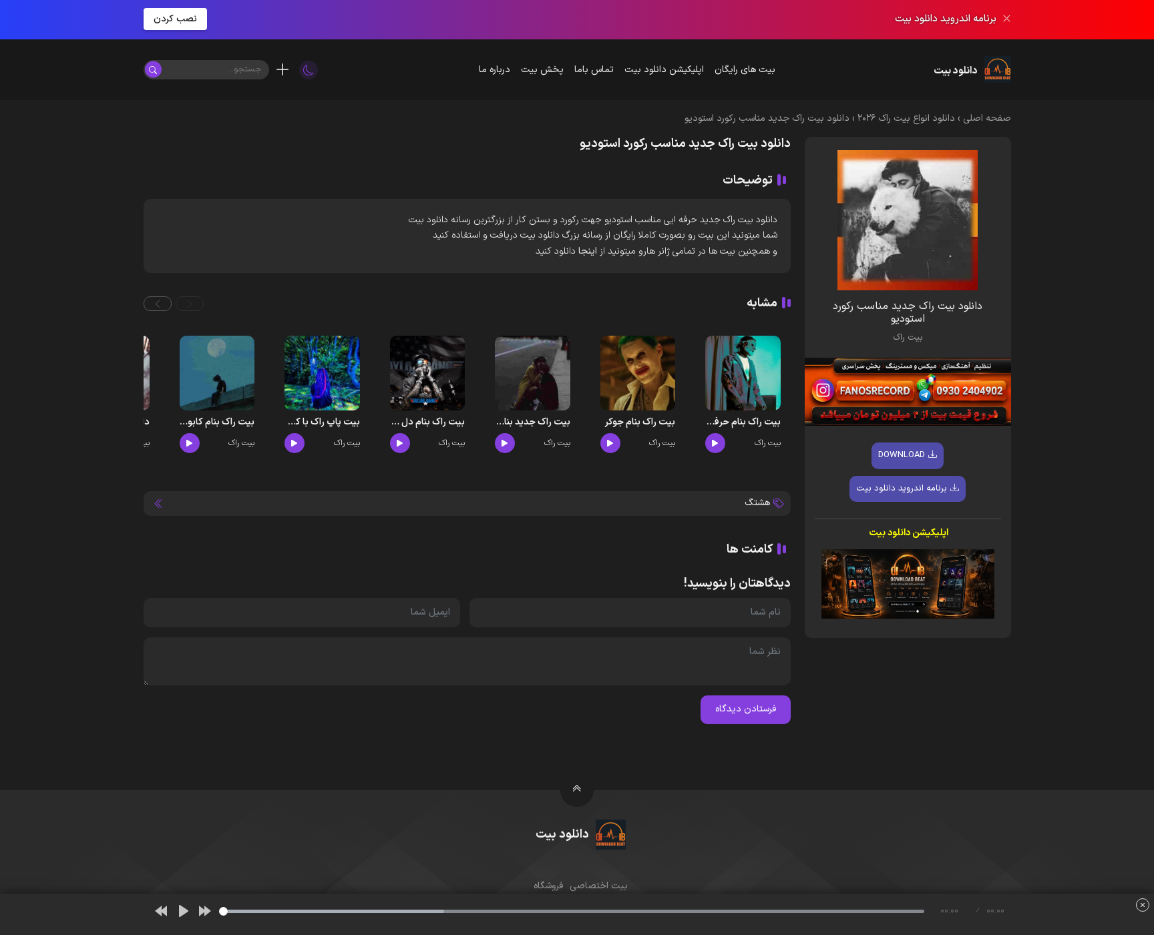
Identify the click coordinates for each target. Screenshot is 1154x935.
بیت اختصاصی (599, 886)
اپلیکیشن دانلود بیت (664, 70)
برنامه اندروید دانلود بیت (901, 488)
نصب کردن (175, 19)
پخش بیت (542, 70)
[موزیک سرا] (308, 69)
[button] (190, 303)
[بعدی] (205, 911)
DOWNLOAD (901, 455)
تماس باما (594, 70)
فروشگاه (548, 886)
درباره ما (494, 70)
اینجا (587, 251)
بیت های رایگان (745, 70)
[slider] (571, 911)
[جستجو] (153, 69)
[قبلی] (161, 911)
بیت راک (908, 337)
